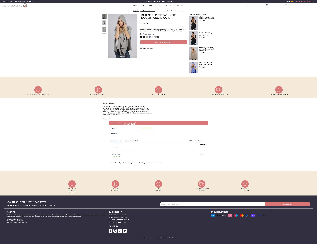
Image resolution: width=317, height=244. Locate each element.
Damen (135, 5)
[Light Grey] (155, 37)
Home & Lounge (154, 5)
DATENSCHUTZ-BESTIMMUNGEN (119, 220)
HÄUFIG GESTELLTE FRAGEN (118, 215)
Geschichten (168, 5)
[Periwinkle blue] (150, 37)
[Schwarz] (141, 37)
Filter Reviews (202, 144)
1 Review (148, 20)
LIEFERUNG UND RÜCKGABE (118, 217)
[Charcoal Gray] (158, 37)
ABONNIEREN (287, 204)
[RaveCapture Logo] (129, 123)
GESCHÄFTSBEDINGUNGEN (117, 222)
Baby (144, 5)
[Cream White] (152, 37)
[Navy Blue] (144, 37)
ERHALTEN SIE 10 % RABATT (305, 1)
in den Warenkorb (163, 42)
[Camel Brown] (147, 37)
